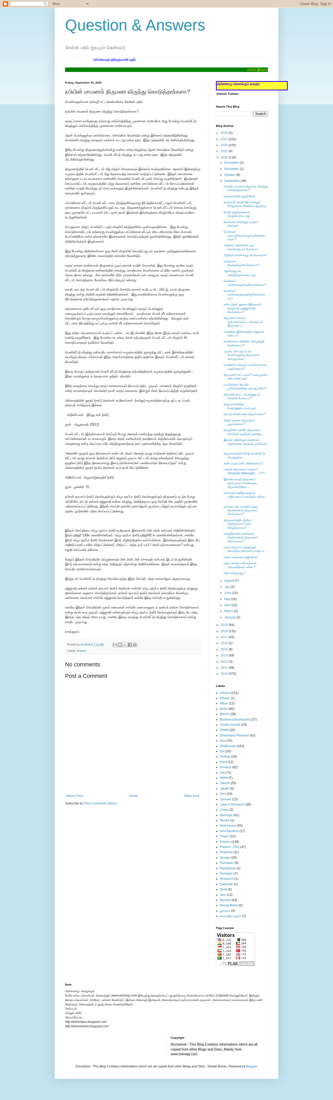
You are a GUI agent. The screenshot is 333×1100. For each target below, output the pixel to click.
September (232, 181)
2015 (225, 649)
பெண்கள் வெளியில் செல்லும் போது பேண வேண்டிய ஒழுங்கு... (246, 204)
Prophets (226, 852)
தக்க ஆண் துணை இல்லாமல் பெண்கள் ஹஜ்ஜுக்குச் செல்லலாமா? (242, 308)
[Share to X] (124, 644)
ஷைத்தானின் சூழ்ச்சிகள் (240, 196)
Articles (81, 650)
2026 (225, 133)
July (227, 587)
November (232, 169)
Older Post (191, 796)
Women (225, 900)
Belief (224, 709)
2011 (225, 667)
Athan (224, 703)
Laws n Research (232, 804)
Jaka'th (225, 783)
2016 (225, 643)
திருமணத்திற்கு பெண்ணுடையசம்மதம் (240, 406)
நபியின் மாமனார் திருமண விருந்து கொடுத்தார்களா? (245, 188)
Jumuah (225, 799)
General (225, 767)
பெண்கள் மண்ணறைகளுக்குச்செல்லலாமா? (244, 294)
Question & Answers (135, 25)
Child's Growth (230, 725)
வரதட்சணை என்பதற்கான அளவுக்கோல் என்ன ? (240, 565)
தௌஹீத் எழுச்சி (230, 916)
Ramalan (226, 873)
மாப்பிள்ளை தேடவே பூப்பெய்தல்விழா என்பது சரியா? (245, 386)
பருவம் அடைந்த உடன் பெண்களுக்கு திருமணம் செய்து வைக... (241, 355)
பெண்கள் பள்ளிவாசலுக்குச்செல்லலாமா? (245, 282)
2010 (225, 673)
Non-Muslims (229, 831)
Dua (223, 740)
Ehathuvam (228, 746)
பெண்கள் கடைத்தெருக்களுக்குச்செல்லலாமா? (244, 235)
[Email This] (115, 644)
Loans (224, 810)
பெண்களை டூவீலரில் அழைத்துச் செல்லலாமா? (244, 343)
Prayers (225, 842)
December (232, 162)
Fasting (225, 756)
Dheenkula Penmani (234, 735)
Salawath (226, 884)
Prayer (224, 836)
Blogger (251, 1066)
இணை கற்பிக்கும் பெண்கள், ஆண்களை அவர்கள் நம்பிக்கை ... (246, 443)
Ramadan (227, 863)
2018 (225, 631)
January (230, 617)
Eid (222, 751)
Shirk (223, 889)
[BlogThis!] (120, 644)
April (228, 605)
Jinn (223, 794)
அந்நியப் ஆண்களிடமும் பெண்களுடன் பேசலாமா (241, 247)
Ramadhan (228, 868)
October (230, 175)
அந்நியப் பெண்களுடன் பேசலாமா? (245, 255)
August (229, 580)
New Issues (228, 825)
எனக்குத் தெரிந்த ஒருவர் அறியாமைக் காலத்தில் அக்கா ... (244, 496)
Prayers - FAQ (229, 847)
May (227, 599)
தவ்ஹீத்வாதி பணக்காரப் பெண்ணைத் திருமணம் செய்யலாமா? (241, 537)
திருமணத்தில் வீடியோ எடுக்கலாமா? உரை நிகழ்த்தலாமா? (238, 524)
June (228, 593)
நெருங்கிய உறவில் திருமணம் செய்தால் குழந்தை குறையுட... (244, 431)
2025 (225, 139)
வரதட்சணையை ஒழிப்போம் (241, 557)
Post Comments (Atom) (100, 803)
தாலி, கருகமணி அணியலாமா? (243, 463)
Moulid (224, 820)
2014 (225, 655)
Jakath (224, 788)
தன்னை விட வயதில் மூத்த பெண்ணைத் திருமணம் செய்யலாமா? (241, 510)
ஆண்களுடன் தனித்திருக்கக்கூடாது (239, 272)
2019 (225, 625)
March (229, 611)
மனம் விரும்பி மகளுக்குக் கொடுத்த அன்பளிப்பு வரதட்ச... (245, 549)
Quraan (225, 857)
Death (224, 730)
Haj (222, 773)
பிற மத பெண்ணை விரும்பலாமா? (245, 414)
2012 (225, 661)
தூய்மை (225, 911)
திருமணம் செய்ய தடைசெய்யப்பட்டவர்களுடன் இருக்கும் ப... (243, 321)
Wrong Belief (229, 905)
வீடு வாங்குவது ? (235, 573)
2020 (225, 157)
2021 (225, 151)
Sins (223, 895)
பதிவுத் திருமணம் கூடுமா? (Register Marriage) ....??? (244, 471)
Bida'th (224, 714)
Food (223, 762)
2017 (225, 637)
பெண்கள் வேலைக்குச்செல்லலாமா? (241, 263)
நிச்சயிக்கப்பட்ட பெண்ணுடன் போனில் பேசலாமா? (242, 396)
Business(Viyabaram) (235, 719)
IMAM (224, 778)
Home (133, 796)
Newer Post (74, 796)
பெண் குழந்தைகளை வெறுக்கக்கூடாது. (237, 214)
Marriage (226, 815)
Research (227, 879)
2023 (225, 145)
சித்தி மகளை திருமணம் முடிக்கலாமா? (239, 422)
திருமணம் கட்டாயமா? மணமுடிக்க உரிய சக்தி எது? (246, 376)
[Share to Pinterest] (134, 644)
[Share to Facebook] (129, 644)
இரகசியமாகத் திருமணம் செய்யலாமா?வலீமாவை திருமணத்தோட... (240, 483)
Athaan (225, 698)
